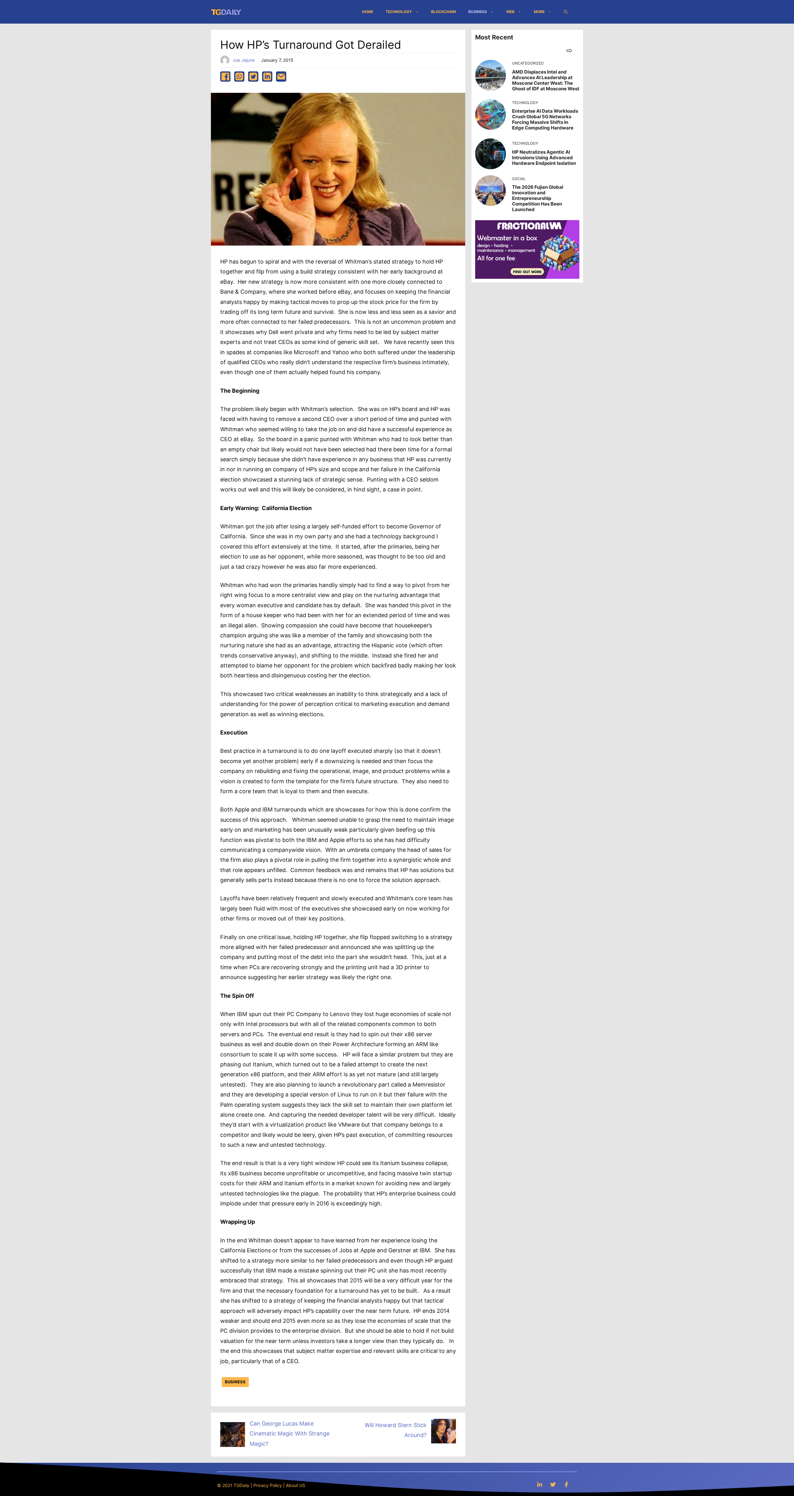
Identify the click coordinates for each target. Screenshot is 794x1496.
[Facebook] (566, 1484)
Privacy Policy (267, 1485)
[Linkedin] (539, 1484)
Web (510, 11)
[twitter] (253, 76)
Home (367, 11)
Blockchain (443, 11)
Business (477, 11)
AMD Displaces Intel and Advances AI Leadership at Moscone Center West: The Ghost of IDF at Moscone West (545, 80)
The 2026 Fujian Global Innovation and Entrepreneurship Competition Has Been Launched (537, 198)
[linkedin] (267, 76)
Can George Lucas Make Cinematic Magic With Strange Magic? (289, 1433)
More (539, 11)
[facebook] (225, 76)
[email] (281, 76)
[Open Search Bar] (566, 11)
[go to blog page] (569, 50)
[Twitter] (553, 1484)
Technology (399, 11)
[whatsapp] (239, 76)
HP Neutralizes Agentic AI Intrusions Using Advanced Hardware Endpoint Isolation (544, 157)
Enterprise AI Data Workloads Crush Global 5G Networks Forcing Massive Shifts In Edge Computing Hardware (545, 119)
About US (295, 1485)
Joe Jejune (244, 60)
